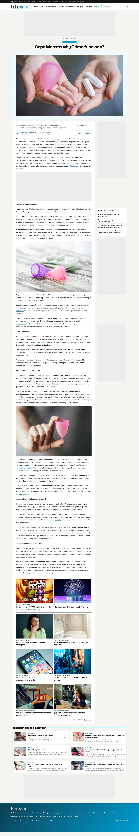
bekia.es (14, 816)
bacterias (42, 235)
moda (20, 816)
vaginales (42, 342)
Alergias (80, 6)
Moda (28, 1)
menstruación (21, 324)
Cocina (39, 1)
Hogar (74, 1)
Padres (44, 1)
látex (60, 219)
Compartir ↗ (87, 133)
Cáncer (61, 6)
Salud (62, 1)
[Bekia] (14, 2)
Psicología (68, 1)
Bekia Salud (66, 38)
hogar (68, 816)
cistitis (29, 468)
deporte (26, 494)
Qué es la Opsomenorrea (37, 750)
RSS (51, 821)
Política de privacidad (27, 821)
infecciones (73, 166)
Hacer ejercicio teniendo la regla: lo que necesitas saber (104, 751)
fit (72, 816)
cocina (31, 816)
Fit (78, 1)
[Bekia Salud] (21, 7)
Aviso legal (15, 821)
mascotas (49, 816)
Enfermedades (38, 6)
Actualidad (22, 1)
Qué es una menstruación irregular (41, 735)
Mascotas (55, 1)
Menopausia (70, 6)
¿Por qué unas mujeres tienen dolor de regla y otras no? (105, 765)
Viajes (82, 1)
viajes (76, 816)
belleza (25, 816)
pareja (42, 816)
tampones (36, 147)
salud (55, 816)
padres (37, 816)
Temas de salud (109, 813)
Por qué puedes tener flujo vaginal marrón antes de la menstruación (105, 736)
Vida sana (97, 6)
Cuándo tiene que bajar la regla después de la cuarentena (45, 765)
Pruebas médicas (84, 813)
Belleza (33, 1)
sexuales (58, 520)
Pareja (49, 1)
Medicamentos (50, 6)
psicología (61, 816)
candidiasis (20, 468)
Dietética (89, 6)
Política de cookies (42, 821)
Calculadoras (97, 813)
